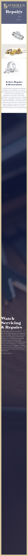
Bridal (19, 31)
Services (19, 19)
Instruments (17, 34)
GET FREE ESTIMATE (6, 353)
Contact (18, 45)
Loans (19, 16)
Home (19, 10)
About (19, 13)
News (19, 42)
